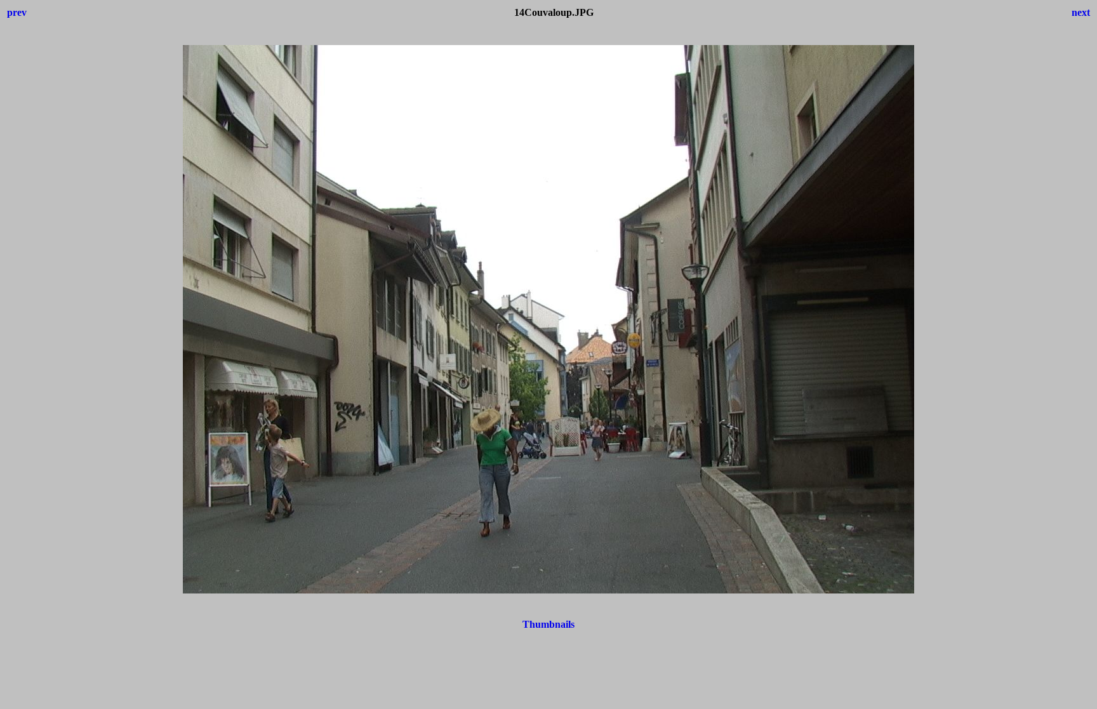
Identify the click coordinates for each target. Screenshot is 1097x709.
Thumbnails (548, 624)
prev (17, 12)
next (1081, 12)
